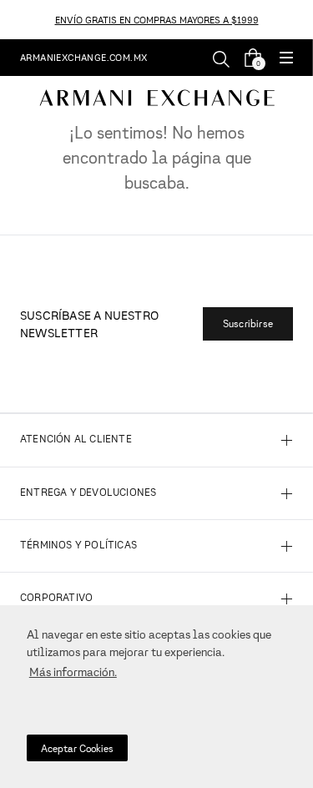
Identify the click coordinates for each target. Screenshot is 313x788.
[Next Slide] (303, 19)
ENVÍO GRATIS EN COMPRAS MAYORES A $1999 (157, 19)
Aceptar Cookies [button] (77, 748)
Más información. (73, 671)
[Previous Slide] (9, 19)
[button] (286, 59)
